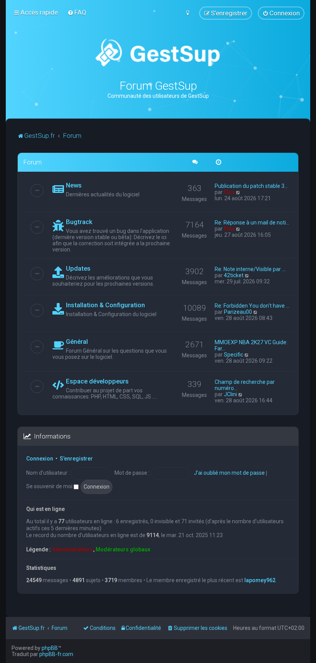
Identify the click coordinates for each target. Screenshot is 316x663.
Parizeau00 (238, 312)
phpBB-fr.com (56, 654)
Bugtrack (79, 222)
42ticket (234, 275)
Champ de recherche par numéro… (245, 385)
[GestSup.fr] (158, 53)
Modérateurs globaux (123, 549)
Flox (229, 192)
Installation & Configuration (105, 305)
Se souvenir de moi (50, 486)
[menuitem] (77, 12)
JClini (230, 394)
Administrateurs (72, 549)
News (74, 185)
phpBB (50, 648)
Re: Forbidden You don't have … (252, 306)
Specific (233, 355)
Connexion (39, 458)
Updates (78, 268)
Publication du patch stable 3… (251, 186)
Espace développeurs (97, 381)
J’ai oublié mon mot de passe (229, 473)
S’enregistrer (76, 458)
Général (77, 341)
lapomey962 (260, 580)
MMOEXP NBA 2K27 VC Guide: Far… (251, 345)
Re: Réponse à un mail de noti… (252, 222)
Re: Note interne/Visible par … (250, 269)
